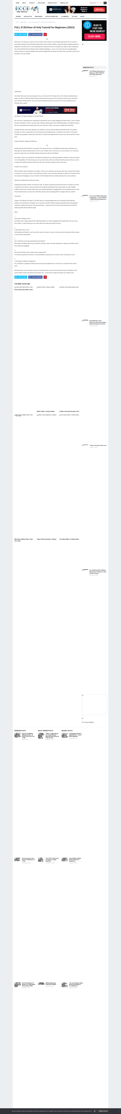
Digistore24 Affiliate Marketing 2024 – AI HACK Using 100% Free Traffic (28, 735)
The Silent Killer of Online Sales (69, 539)
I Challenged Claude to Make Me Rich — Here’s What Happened (75, 735)
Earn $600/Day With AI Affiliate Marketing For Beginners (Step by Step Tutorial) (97, 572)
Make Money (38, 16)
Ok (94, 1111)
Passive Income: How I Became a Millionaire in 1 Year (28, 860)
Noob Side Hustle (18, 30)
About (24, 3)
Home (17, 3)
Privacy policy (103, 1111)
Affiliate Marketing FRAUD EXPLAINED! (51, 983)
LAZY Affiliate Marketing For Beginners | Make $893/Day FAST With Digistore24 (97, 73)
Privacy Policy (52, 3)
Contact (32, 3)
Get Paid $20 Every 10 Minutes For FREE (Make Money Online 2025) (28, 984)
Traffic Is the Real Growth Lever (69, 411)
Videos (82, 16)
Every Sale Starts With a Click (23, 289)
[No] (119, 1111)
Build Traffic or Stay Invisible (45, 411)
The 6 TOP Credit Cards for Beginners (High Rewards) (52, 860)
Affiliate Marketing (51, 16)
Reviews (18, 16)
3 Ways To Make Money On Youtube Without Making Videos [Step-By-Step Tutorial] (52, 735)
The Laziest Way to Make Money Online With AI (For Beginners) (76, 984)
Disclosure (41, 3)
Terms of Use (64, 3)
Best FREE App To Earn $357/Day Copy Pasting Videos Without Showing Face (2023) (97, 322)
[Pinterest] (45, 34)
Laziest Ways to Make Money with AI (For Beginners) (75, 860)
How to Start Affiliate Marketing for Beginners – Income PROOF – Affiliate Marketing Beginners (98, 197)
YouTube (74, 16)
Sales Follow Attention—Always (46, 539)
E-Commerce (65, 16)
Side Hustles (28, 16)
